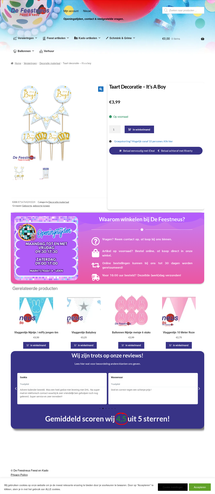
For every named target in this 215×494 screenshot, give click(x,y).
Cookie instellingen (173, 487)
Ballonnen (24, 51)
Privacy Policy (19, 475)
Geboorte (27, 205)
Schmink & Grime (121, 38)
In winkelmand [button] (38, 345)
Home (18, 63)
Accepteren (200, 487)
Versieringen (26, 38)
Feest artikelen (56, 38)
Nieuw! (87, 11)
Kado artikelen (88, 38)
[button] (100, 89)
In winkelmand (141, 129)
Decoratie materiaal (49, 63)
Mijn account (70, 11)
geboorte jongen (41, 205)
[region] (107, 486)
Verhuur (49, 51)
